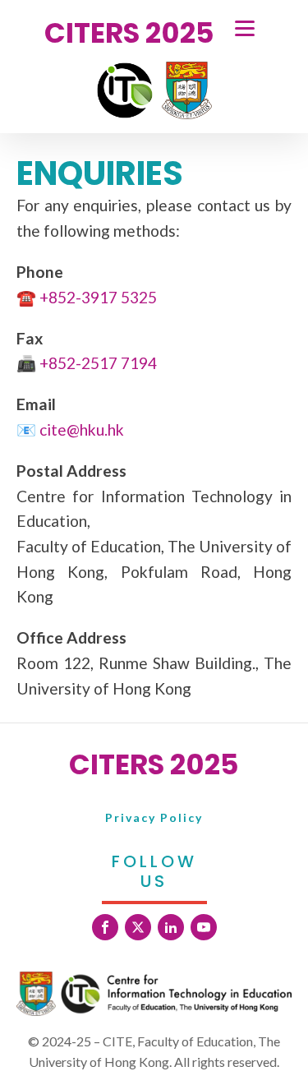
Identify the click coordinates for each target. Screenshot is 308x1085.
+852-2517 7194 (98, 362)
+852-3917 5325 (98, 297)
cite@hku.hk (81, 429)
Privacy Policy (154, 817)
